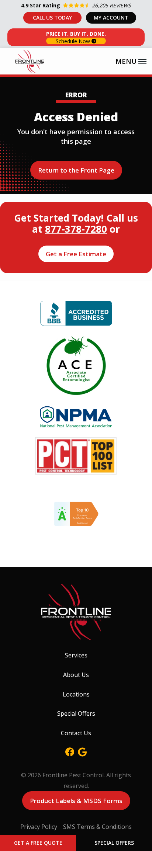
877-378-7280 (76, 229)
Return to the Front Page (76, 170)
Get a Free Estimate (76, 254)
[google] (82, 751)
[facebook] (69, 751)
